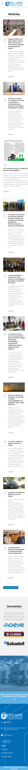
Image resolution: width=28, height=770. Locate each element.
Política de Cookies (6, 756)
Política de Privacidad (7, 753)
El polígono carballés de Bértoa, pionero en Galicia (16, 494)
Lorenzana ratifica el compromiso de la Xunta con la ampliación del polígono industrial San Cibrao (16, 279)
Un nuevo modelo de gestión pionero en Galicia (15, 443)
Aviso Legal (4, 749)
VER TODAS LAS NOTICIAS (10, 587)
